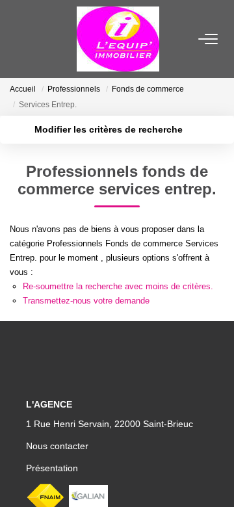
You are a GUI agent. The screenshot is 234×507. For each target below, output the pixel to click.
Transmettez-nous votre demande (86, 301)
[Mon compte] (17, 38)
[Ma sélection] (33, 38)
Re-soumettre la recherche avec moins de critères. (118, 286)
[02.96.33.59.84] (217, 477)
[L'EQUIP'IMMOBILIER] (118, 39)
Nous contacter (57, 446)
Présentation (52, 468)
